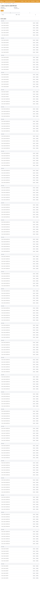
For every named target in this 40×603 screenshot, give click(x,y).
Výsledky (13, 3)
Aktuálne (22, 1)
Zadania (1, 3)
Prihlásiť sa (37, 1)
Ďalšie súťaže (32, 1)
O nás (29, 1)
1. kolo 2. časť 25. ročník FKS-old (7, 3)
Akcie (25, 1)
